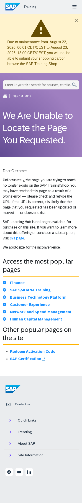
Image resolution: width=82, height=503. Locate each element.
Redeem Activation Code (32, 351)
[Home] (5, 96)
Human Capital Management (36, 319)
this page (17, 238)
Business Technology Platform (38, 297)
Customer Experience (30, 305)
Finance (17, 283)
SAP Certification (26, 359)
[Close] (76, 20)
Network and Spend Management (40, 312)
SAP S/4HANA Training (30, 290)
